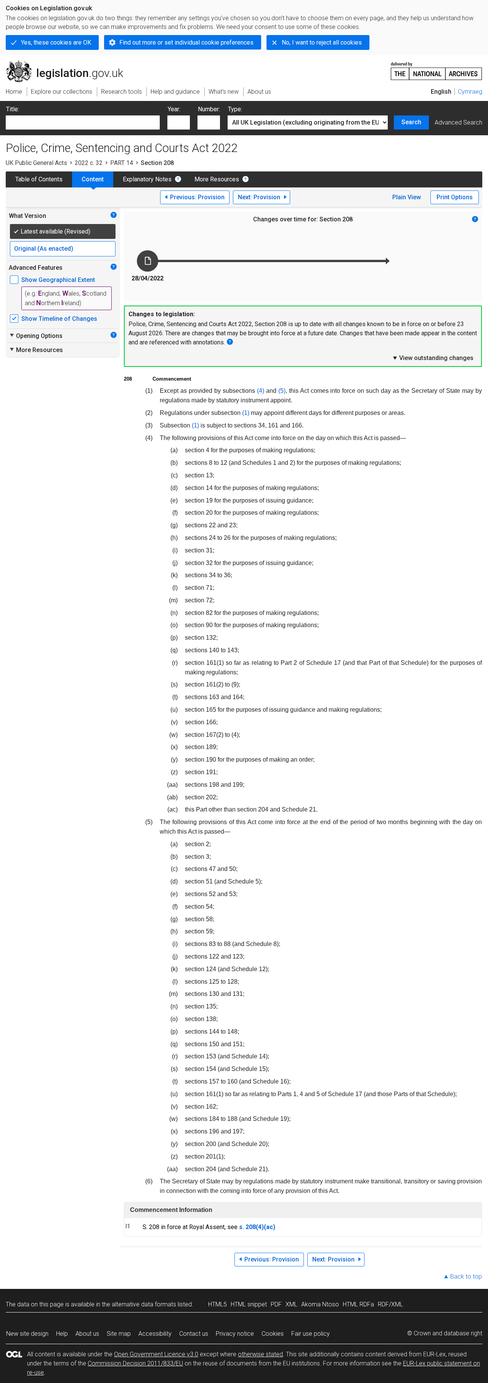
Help (62, 1333)
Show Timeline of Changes (59, 318)
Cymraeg (470, 91)
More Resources (216, 179)
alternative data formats (144, 1304)
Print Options (455, 197)
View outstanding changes (433, 358)
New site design (27, 1333)
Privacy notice (235, 1333)
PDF (276, 1304)
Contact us (193, 1333)
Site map (119, 1333)
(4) (260, 390)
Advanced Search (458, 122)
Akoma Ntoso (320, 1304)
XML (291, 1304)
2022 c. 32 (89, 162)
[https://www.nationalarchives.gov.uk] (436, 68)
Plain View (406, 197)
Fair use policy (310, 1333)
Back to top (466, 1276)
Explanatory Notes (147, 179)
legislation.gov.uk (69, 63)
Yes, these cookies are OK (56, 42)
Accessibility (155, 1333)
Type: (235, 109)
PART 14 (121, 162)
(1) (245, 413)
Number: (209, 109)
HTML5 (217, 1304)
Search (411, 122)
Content (93, 179)
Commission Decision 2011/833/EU (135, 1363)
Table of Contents (39, 179)
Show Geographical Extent (58, 279)
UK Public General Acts (36, 162)
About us (87, 1333)
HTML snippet (249, 1304)
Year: (174, 109)
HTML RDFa (358, 1304)
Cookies (273, 1333)
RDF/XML (390, 1304)
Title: (12, 109)
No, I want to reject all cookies (322, 42)
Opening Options (36, 335)
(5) (282, 390)
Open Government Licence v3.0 (156, 1354)
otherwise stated (260, 1354)
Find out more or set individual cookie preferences (186, 42)
